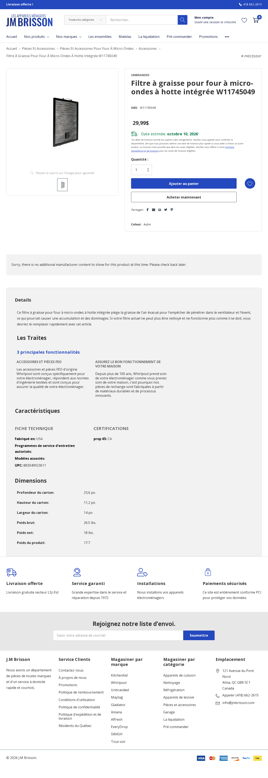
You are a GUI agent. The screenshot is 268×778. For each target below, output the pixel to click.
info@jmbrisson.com (238, 703)
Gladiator (118, 705)
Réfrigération (173, 690)
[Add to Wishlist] (250, 183)
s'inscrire (230, 22)
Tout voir (118, 742)
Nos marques (66, 36)
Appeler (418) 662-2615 (240, 695)
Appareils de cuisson (179, 675)
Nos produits (34, 36)
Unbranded (120, 690)
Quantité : (139, 159)
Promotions (68, 685)
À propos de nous (72, 678)
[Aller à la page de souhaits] (244, 20)
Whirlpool (118, 683)
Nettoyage (171, 683)
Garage (169, 712)
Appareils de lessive (178, 697)
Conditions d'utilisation (77, 700)
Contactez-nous (71, 670)
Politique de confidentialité (79, 707)
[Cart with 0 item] (256, 20)
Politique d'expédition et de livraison (80, 716)
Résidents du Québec (75, 726)
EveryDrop (119, 727)
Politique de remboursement (81, 692)
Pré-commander (176, 727)
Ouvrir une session (207, 22)
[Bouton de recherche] (182, 20)
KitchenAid (119, 675)
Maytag (117, 697)
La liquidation (173, 720)
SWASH (116, 734)
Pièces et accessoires (179, 705)
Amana (116, 712)
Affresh (116, 720)
